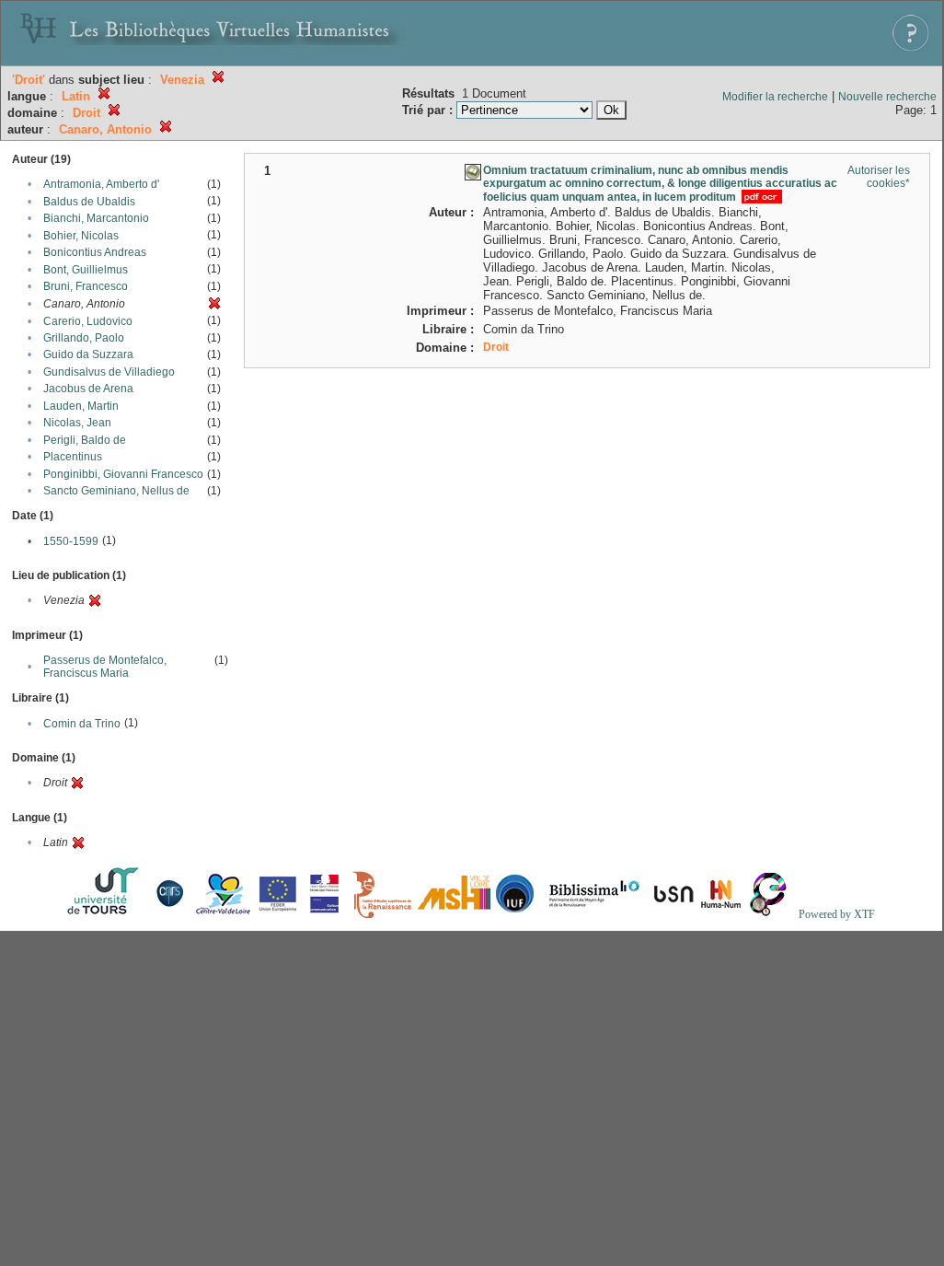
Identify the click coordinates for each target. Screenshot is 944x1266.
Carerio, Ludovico (87, 321)
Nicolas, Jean (77, 422)
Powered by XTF (837, 914)
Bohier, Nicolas (81, 235)
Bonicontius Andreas (94, 252)
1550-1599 (70, 541)
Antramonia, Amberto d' (101, 184)
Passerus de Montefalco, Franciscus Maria (105, 666)
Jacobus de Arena (88, 388)
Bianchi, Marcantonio (96, 218)
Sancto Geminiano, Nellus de (116, 490)
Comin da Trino (82, 723)
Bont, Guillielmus (85, 269)
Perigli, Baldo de (84, 440)
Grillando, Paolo (83, 337)
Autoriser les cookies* (878, 177)
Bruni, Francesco (85, 286)
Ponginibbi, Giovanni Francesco (123, 474)
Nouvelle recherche (887, 96)
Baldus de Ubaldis (89, 201)
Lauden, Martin (81, 406)
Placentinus (72, 456)
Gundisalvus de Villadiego (109, 372)
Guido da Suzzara (88, 354)
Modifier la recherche (775, 96)
